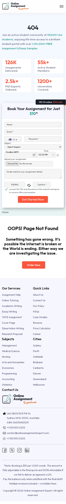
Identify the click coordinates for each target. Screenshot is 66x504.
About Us (38, 294)
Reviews (37, 322)
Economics (8, 367)
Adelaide (38, 356)
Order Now (33, 265)
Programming (9, 373)
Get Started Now (33, 199)
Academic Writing (12, 306)
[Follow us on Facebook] (4, 450)
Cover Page (8, 322)
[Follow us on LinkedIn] (27, 450)
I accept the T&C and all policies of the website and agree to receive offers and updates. (34, 189)
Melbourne (39, 384)
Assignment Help (11, 294)
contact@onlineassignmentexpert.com (28, 433)
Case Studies (40, 317)
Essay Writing (9, 311)
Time (46, 151)
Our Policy (38, 306)
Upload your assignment (15, 159)
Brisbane (38, 362)
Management (9, 345)
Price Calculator (42, 328)
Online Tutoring (10, 300)
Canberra (38, 367)
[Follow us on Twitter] (12, 450)
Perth (36, 351)
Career (37, 334)
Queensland (39, 379)
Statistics (7, 384)
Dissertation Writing (13, 328)
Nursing (6, 356)
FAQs (36, 311)
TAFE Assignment (12, 317)
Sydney (37, 345)
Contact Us (39, 300)
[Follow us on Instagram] (19, 450)
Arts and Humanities (13, 362)
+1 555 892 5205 (16, 427)
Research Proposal (12, 334)
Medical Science (11, 351)
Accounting (8, 379)
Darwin (37, 373)
